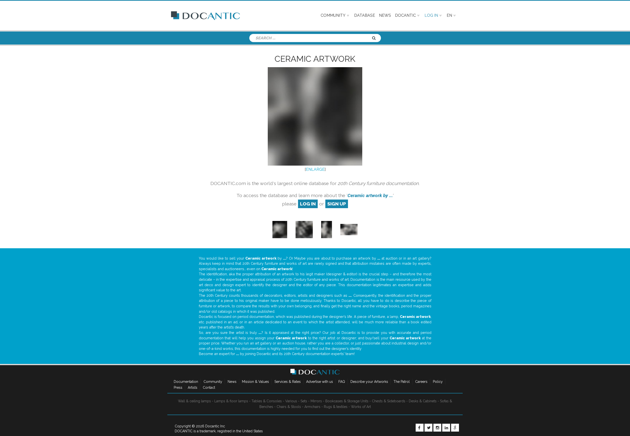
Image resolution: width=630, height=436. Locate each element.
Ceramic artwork (315, 59)
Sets (303, 401)
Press (178, 387)
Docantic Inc (215, 426)
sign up (336, 203)
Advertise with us (319, 382)
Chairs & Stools (289, 407)
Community (213, 382)
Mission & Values (255, 382)
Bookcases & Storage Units (346, 401)
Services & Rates (287, 382)
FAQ (341, 382)
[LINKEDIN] (446, 428)
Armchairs (312, 407)
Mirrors (316, 401)
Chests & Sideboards (388, 401)
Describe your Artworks (369, 382)
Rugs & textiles (335, 407)
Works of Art (361, 407)
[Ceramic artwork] (280, 229)
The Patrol (402, 382)
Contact (209, 387)
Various (291, 401)
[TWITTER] (428, 428)
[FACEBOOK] (420, 428)
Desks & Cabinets (423, 401)
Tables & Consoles (267, 401)
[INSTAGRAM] (437, 428)
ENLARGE (315, 169)
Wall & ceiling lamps (194, 401)
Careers (421, 382)
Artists (192, 387)
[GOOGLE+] (455, 428)
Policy (438, 382)
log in (308, 203)
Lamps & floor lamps (231, 401)
